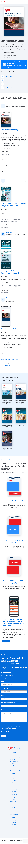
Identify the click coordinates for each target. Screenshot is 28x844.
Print (14, 797)
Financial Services (14, 761)
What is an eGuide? (5, 365)
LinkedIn (15, 748)
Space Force (14, 789)
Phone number (5, 688)
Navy (14, 787)
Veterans (14, 791)
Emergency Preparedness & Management (14, 757)
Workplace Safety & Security (14, 770)
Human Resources (14, 765)
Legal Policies (14, 826)
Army (14, 778)
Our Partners (14, 822)
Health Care (14, 763)
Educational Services (14, 754)
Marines (14, 782)
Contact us (6, 641)
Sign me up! (7, 731)
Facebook (18, 748)
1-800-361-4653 (7, 672)
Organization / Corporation (8, 702)
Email (2, 695)
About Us (14, 820)
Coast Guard (14, 780)
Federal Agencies (14, 759)
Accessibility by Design (14, 809)
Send (3, 736)
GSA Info (14, 824)
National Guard (14, 784)
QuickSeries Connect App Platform (9, 359)
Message (3, 709)
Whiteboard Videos (14, 801)
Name (3, 681)
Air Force (14, 776)
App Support (14, 812)
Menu (26, 1)
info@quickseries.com (8, 675)
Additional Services (14, 814)
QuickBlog (14, 807)
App (14, 799)
